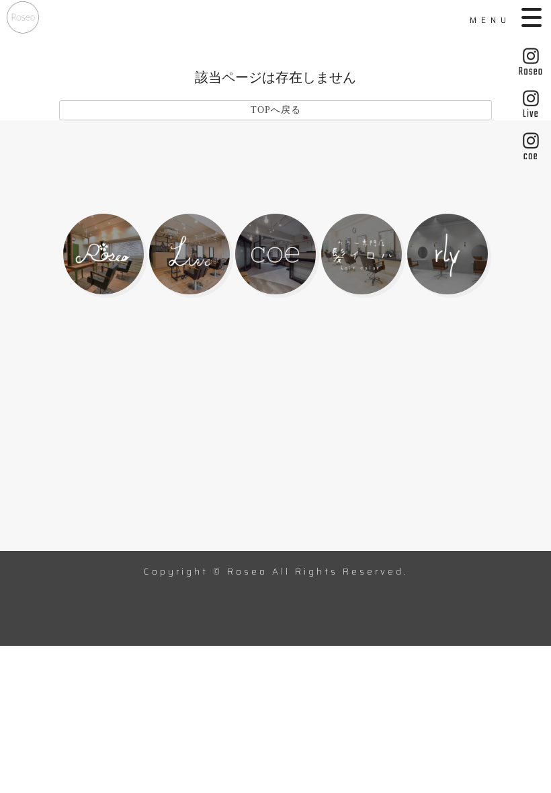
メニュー (450, 416)
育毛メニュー (193, 470)
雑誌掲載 (450, 443)
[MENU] (533, 17)
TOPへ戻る (276, 110)
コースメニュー (65, 443)
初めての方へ (193, 416)
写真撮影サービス (206, 498)
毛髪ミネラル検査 (71, 470)
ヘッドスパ (322, 470)
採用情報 (315, 538)
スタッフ (315, 416)
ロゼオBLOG (464, 498)
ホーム (39, 416)
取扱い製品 (322, 443)
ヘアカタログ (193, 443)
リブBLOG (52, 538)
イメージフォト (335, 498)
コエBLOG (187, 538)
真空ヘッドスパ (470, 470)
